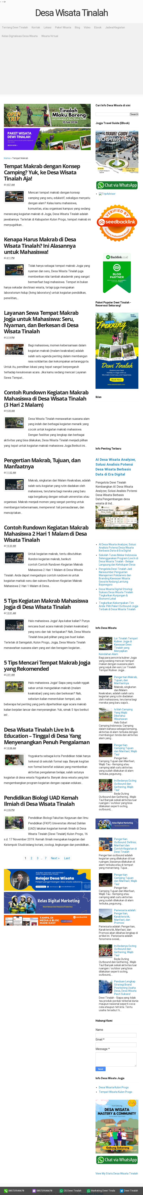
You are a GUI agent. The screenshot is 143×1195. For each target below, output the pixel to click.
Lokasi (47, 27)
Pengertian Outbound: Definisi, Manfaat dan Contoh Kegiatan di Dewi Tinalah (125, 845)
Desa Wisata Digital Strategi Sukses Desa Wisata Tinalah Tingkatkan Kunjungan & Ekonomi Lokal (116, 594)
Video (87, 27)
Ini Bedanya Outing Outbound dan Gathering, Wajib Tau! (125, 785)
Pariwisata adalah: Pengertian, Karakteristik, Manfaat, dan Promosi (125, 916)
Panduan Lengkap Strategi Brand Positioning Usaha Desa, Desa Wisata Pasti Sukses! (125, 987)
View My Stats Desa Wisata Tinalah (117, 1173)
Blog (77, 27)
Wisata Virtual (49, 36)
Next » (55, 858)
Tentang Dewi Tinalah (15, 27)
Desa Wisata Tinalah (71, 12)
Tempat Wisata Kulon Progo (115, 1091)
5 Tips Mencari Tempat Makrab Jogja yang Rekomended (47, 665)
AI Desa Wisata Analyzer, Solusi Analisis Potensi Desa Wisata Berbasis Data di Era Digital (117, 547)
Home (7, 158)
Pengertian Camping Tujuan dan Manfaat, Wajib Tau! (125, 750)
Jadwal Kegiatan (115, 27)
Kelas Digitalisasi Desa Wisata (20, 36)
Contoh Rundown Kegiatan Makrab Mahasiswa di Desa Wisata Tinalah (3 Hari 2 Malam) (46, 398)
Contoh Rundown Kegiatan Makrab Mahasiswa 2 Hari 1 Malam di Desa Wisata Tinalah (46, 533)
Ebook (97, 27)
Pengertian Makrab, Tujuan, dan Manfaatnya (42, 463)
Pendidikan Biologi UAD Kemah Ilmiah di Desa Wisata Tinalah (41, 800)
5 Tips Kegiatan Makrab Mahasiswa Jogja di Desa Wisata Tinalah (46, 603)
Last (67, 858)
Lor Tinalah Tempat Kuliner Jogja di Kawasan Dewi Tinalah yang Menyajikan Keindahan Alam (118, 646)
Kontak (36, 27)
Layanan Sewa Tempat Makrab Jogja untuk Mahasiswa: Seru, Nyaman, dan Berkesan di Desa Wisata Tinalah (41, 322)
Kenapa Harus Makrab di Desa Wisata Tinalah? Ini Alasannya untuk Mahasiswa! (40, 245)
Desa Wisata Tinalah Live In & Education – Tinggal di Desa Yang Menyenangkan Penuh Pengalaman (47, 735)
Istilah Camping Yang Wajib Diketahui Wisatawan (123, 714)
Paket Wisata (63, 27)
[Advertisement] (71, 68)
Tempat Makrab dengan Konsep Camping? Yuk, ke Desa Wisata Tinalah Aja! (42, 172)
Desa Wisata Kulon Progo (114, 1087)
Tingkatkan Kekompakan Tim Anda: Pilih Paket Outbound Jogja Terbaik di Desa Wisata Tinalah (118, 606)
